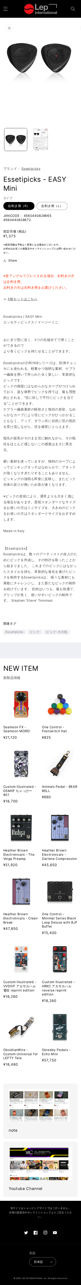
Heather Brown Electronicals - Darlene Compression (59, 854)
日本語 (38, 1261)
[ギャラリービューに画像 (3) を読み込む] (40, 139)
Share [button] (12, 260)
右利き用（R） (19, 206)
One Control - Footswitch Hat (54, 729)
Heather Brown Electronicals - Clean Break (20, 918)
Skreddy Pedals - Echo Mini (56, 1052)
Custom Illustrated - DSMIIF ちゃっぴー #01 (19, 791)
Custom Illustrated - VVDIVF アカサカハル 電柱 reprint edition (19, 986)
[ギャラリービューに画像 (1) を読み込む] (15, 139)
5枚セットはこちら (23, 299)
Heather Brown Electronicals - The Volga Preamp (19, 854)
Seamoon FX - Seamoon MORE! (16, 729)
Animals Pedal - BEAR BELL (59, 789)
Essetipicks (31, 169)
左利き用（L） (52, 206)
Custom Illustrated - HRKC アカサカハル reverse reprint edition (58, 988)
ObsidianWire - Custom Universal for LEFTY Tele (20, 1054)
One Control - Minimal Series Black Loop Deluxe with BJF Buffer (59, 920)
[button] (5, 9)
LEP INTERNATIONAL (32, 1278)
